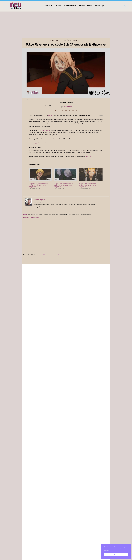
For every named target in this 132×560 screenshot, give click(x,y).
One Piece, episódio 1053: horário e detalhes (41, 143)
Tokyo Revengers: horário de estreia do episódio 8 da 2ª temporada (38, 185)
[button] (125, 6)
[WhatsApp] (66, 110)
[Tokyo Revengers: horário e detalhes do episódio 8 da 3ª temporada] (91, 174)
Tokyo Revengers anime (53, 214)
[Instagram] (37, 206)
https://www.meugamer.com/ (39, 202)
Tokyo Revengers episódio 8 (74, 214)
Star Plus (51, 115)
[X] (59, 110)
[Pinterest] (62, 110)
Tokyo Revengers (31, 214)
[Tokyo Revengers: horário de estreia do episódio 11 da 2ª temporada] (65, 174)
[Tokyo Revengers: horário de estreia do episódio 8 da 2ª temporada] (40, 174)
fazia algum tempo (45, 130)
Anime (51, 40)
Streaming (77, 40)
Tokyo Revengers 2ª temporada (42, 214)
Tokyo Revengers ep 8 (63, 214)
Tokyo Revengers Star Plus (86, 214)
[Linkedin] (69, 110)
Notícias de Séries (63, 40)
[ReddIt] (73, 110)
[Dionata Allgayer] (28, 203)
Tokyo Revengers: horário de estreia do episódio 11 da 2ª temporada (63, 185)
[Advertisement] (66, 23)
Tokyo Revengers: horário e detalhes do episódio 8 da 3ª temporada (88, 185)
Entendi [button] (116, 554)
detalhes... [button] (106, 550)
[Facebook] (55, 110)
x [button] (129, 545)
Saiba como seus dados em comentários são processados (55, 255)
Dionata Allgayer (67, 106)
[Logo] (15, 5)
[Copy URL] (76, 110)
